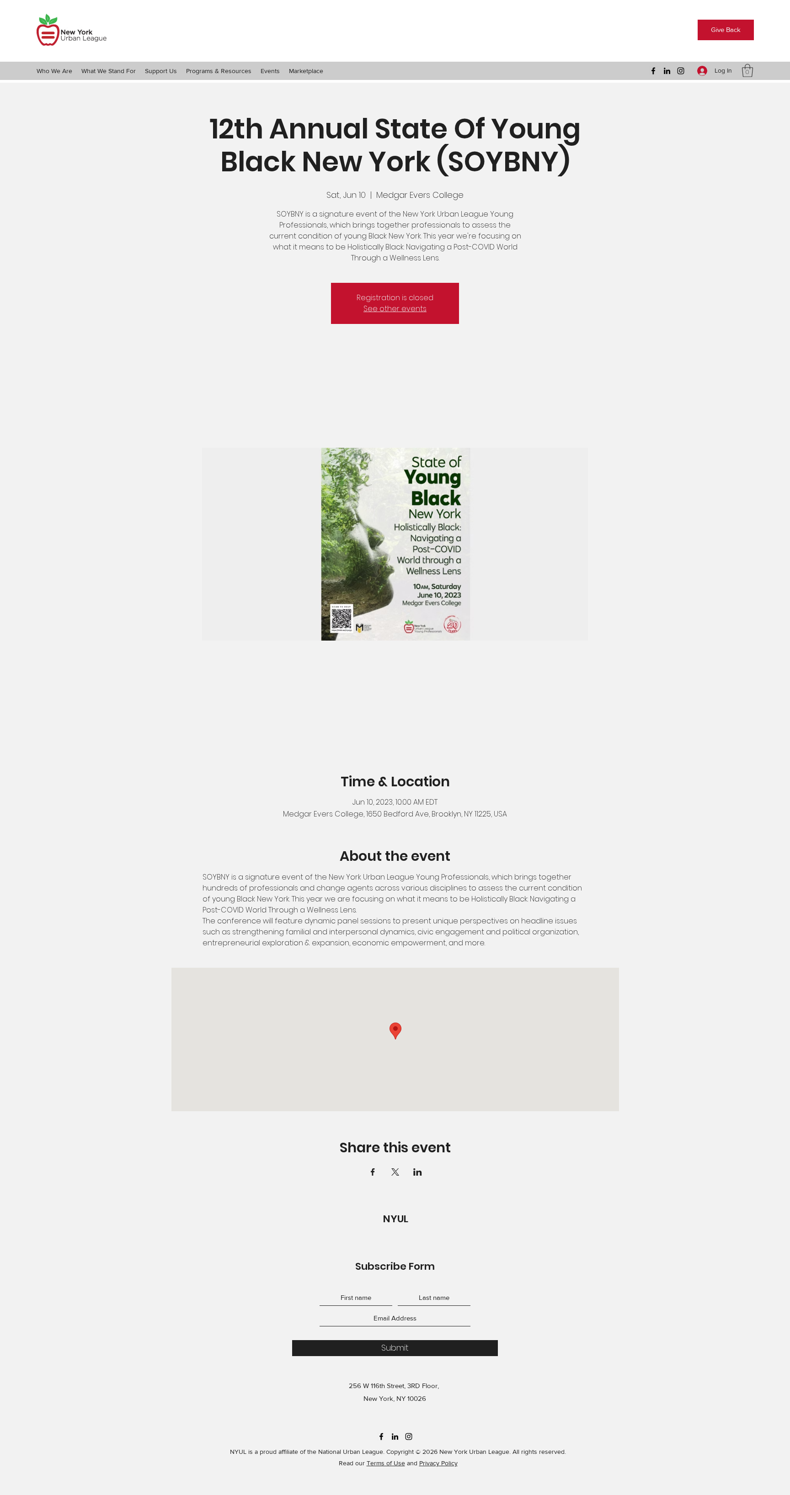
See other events (395, 308)
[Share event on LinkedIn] (417, 1172)
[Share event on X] (395, 1172)
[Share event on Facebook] (372, 1172)
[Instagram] (680, 70)
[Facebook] (653, 70)
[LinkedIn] (667, 70)
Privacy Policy (438, 1463)
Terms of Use (386, 1463)
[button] (54, 71)
